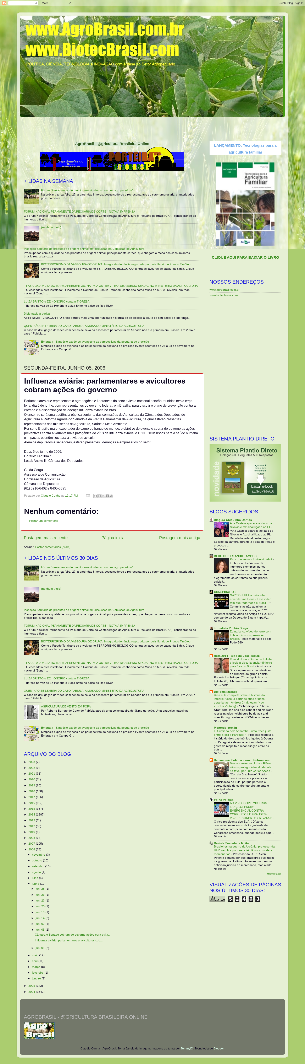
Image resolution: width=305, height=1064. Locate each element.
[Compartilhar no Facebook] (107, 496)
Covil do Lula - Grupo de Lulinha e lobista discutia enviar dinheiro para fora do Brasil (251, 663)
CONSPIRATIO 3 (225, 592)
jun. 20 (40, 906)
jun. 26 (40, 894)
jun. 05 (40, 929)
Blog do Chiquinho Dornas (233, 520)
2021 (32, 773)
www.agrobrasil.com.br (224, 289)
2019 (32, 785)
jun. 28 (40, 888)
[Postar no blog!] (99, 496)
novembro (39, 854)
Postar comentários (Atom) (53, 547)
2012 (32, 826)
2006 (32, 849)
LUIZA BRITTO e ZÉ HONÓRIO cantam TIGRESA (56, 301)
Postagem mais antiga (179, 537)
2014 (32, 814)
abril (35, 961)
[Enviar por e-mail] (95, 496)
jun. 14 (40, 918)
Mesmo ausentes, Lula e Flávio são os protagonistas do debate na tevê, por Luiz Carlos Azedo (250, 767)
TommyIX (187, 1048)
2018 (32, 791)
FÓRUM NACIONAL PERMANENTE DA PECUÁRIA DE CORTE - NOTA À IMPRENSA (79, 211)
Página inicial (113, 537)
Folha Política (223, 799)
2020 (32, 779)
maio (35, 955)
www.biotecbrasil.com (224, 295)
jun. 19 (40, 912)
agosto (37, 872)
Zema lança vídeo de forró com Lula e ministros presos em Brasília (250, 635)
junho (36, 883)
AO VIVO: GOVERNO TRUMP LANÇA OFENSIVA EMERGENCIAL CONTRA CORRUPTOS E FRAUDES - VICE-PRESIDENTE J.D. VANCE (251, 810)
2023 (32, 762)
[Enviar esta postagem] (88, 495)
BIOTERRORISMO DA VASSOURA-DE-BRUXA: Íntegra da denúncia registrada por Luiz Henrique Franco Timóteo (115, 264)
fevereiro (38, 972)
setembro (38, 866)
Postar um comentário (43, 520)
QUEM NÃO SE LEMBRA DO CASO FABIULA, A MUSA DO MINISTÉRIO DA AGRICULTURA (84, 325)
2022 (32, 767)
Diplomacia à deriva (37, 313)
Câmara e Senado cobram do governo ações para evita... (73, 934)
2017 (32, 797)
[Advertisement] (152, 127)
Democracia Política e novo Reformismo (242, 760)
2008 (32, 837)
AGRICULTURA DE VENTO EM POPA (66, 706)
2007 (32, 843)
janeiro (37, 978)
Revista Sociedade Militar (232, 843)
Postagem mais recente (46, 537)
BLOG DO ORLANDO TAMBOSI (235, 556)
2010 (32, 832)
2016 (32, 802)
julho (35, 877)
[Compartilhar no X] (103, 496)
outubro (37, 860)
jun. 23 (40, 900)
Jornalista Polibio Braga (231, 628)
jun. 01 (40, 948)
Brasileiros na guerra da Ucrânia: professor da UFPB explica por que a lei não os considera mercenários (244, 850)
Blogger (219, 1048)
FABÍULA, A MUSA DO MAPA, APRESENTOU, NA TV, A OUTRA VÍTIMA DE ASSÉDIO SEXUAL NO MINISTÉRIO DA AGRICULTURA (112, 285)
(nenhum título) (51, 227)
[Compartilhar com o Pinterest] (111, 496)
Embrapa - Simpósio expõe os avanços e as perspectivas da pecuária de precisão (95, 341)
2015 (32, 808)
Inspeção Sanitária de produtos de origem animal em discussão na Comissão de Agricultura (84, 248)
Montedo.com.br (225, 727)
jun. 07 (40, 923)
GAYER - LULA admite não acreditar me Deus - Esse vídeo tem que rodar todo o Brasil (250, 599)
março (36, 966)
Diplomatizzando (226, 691)
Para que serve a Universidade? (251, 559)
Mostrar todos (274, 874)
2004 (32, 991)
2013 (32, 820)
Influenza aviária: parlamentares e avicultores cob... (69, 940)
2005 (32, 985)
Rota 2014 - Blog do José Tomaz (237, 655)
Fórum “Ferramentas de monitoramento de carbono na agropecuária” (87, 190)
